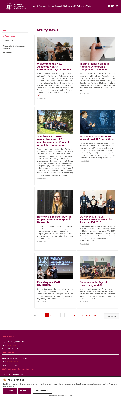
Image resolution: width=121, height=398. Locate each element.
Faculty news (10, 36)
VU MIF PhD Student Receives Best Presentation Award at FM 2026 (96, 219)
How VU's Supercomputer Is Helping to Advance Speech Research (54, 219)
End (94, 315)
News (5, 30)
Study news (9, 40)
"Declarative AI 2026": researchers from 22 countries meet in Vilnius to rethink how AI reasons (53, 141)
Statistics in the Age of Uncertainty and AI (93, 283)
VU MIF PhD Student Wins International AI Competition (97, 138)
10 (82, 315)
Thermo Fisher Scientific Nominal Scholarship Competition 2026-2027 (94, 66)
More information (8, 386)
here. (39, 95)
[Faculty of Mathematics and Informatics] (16, 6)
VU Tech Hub (8, 52)
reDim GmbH (68, 395)
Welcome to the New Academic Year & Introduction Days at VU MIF (54, 66)
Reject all (24, 391)
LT (104, 6)
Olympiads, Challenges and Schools (14, 47)
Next (88, 315)
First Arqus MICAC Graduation (48, 283)
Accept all (10, 391)
